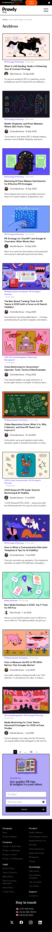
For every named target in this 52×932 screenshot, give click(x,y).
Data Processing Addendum (9, 882)
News (4, 832)
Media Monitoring (36, 853)
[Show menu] (46, 10)
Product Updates (9, 836)
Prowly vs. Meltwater (11, 850)
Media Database (10, 600)
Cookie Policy (8, 891)
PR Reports (34, 857)
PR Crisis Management (18, 357)
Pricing (32, 861)
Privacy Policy (8, 868)
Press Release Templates (35, 876)
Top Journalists (35, 882)
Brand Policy (7, 887)
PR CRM (32, 845)
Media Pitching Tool (37, 840)
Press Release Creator (38, 836)
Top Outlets (34, 886)
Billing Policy (7, 876)
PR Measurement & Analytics (16, 291)
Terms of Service (9, 872)
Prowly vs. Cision (9, 854)
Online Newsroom (36, 849)
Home (5, 19)
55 (31, 752)
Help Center (34, 871)
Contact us (33, 896)
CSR (6, 357)
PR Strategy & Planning (14, 62)
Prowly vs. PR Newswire (12, 858)
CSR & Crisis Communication (16, 480)
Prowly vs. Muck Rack (11, 846)
